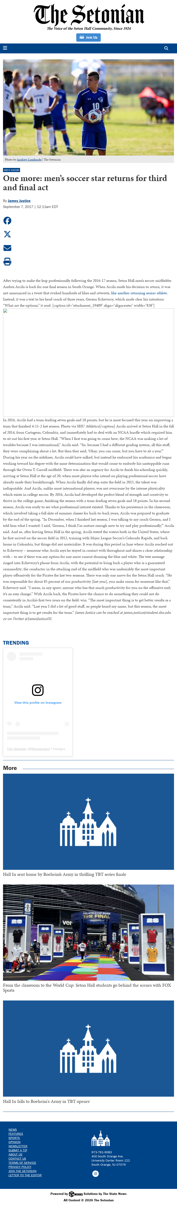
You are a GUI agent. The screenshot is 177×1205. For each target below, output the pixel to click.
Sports (14, 1138)
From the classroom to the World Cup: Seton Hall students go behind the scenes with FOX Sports (87, 987)
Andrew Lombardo (29, 159)
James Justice (19, 200)
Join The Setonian (22, 1171)
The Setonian (17, 749)
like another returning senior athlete (139, 293)
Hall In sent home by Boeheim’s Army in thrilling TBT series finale (64, 874)
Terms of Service (22, 1163)
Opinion (15, 1142)
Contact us (17, 1158)
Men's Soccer (11, 170)
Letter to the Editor (25, 1175)
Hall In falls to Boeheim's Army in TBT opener (46, 1101)
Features (16, 1134)
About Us (15, 1154)
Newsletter (18, 1146)
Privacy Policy (20, 1167)
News (13, 1129)
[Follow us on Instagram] (95, 1173)
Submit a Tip (18, 1150)
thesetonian (40, 749)
